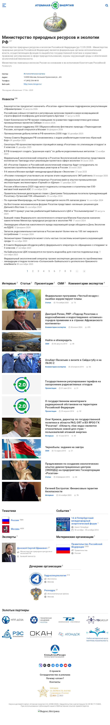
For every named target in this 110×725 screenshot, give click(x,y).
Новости (8, 99)
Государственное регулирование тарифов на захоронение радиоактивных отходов (73, 383)
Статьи (25, 283)
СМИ (61, 283)
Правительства (81, 550)
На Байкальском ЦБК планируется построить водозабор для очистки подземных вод (51, 251)
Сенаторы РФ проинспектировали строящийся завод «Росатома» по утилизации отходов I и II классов (55, 146)
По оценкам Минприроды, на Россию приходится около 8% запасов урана (45, 200)
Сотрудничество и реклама (55, 674)
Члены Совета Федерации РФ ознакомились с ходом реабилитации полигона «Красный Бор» (52, 139)
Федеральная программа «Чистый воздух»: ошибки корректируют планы (72, 297)
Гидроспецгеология (55, 575)
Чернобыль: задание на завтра (64, 447)
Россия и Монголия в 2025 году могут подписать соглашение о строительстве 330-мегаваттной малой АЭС (50, 188)
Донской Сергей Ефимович (32, 548)
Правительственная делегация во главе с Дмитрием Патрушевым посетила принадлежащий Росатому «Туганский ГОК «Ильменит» (55, 195)
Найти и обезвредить (58, 340)
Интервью (9, 283)
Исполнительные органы (34, 74)
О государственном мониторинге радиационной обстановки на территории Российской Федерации (71, 404)
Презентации (44, 283)
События (62, 510)
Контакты (55, 682)
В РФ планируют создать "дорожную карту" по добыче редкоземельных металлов (49, 151)
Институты (52, 579)
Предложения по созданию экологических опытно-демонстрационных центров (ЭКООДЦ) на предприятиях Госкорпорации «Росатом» (72, 468)
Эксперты (9, 537)
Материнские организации (74, 537)
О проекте (55, 671)
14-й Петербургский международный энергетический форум (84, 521)
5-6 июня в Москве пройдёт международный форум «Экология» (39, 171)
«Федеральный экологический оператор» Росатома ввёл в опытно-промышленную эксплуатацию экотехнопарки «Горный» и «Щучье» (50, 181)
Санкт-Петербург (82, 527)
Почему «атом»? (55, 678)
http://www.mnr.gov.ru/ (33, 84)
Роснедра (49, 590)
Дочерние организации (45, 566)
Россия (15, 520)
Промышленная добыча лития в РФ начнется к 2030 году (35, 133)
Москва (15, 529)
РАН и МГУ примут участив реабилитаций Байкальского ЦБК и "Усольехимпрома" (49, 211)
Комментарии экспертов (85, 283)
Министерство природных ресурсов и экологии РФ (50, 40)
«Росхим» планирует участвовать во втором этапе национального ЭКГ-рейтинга (48, 175)
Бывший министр (27, 556)
